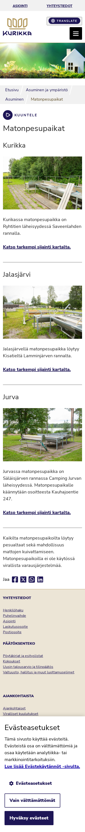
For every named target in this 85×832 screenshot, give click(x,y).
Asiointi (20, 6)
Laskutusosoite (15, 626)
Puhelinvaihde (14, 615)
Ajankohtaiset (14, 708)
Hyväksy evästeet (29, 818)
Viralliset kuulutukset (20, 713)
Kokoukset (11, 661)
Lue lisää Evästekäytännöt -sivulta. (42, 766)
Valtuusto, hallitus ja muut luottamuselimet (38, 672)
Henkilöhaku (13, 610)
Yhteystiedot (59, 6)
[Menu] (76, 33)
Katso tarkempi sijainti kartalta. (37, 247)
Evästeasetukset (34, 783)
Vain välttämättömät (32, 800)
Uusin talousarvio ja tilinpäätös (28, 666)
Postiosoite (12, 632)
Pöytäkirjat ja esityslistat (23, 655)
